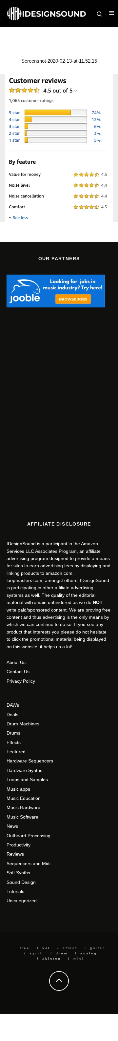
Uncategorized (22, 900)
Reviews (15, 854)
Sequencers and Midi (28, 863)
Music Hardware (23, 807)
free (25, 948)
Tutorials (15, 891)
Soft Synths (18, 872)
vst (46, 948)
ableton (51, 958)
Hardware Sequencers (30, 760)
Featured (16, 751)
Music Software (22, 817)
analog (88, 953)
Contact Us (18, 671)
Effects (14, 742)
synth (36, 953)
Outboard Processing (28, 835)
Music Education (24, 798)
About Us (16, 662)
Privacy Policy (21, 681)
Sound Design (21, 882)
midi (78, 958)
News (12, 826)
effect (70, 948)
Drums (13, 733)
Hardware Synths (24, 770)
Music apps (18, 789)
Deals (12, 714)
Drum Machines (23, 723)
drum (62, 953)
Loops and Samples (27, 779)
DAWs (13, 705)
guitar (97, 948)
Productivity (18, 844)
